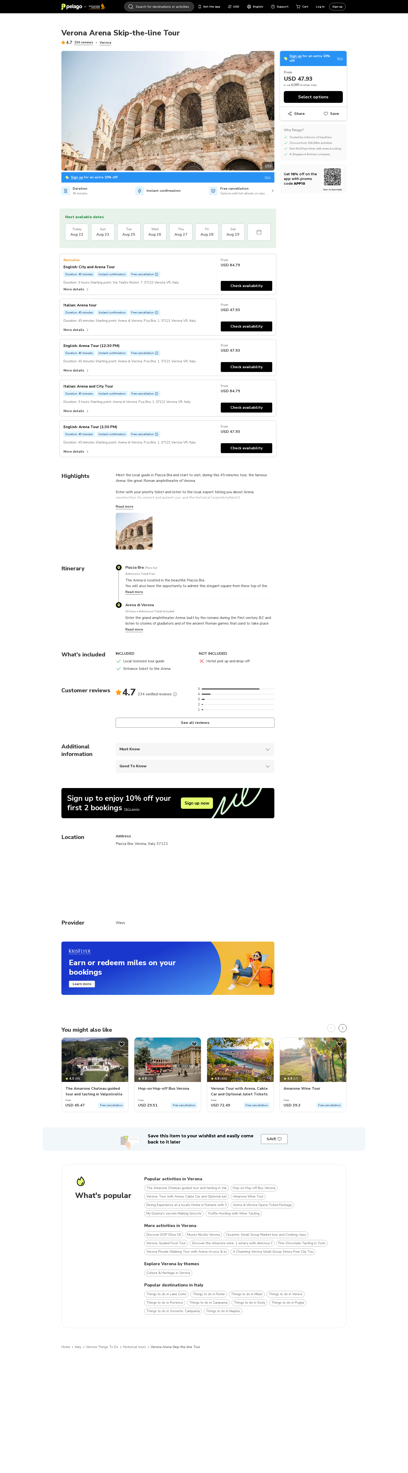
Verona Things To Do (102, 1347)
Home (65, 1347)
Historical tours (134, 1347)
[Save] (121, 1044)
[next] (343, 1028)
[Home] (83, 6)
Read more (124, 506)
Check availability (246, 285)
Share (299, 113)
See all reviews (195, 722)
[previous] (331, 1028)
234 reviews (83, 42)
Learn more (82, 984)
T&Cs (268, 177)
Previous (57, 111)
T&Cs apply (132, 809)
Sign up (337, 6)
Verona (105, 42)
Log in (320, 6)
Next (278, 111)
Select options (313, 97)
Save (334, 113)
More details (74, 289)
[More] (175, 694)
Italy (78, 1347)
